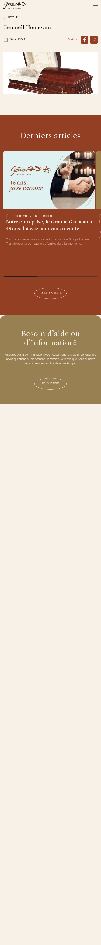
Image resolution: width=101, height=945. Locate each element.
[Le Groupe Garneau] (14, 5)
